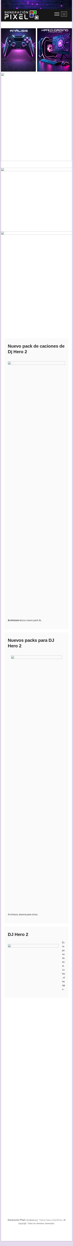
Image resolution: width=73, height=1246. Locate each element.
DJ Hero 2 (18, 934)
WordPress (57, 1220)
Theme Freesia (45, 1220)
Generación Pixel (16, 1220)
